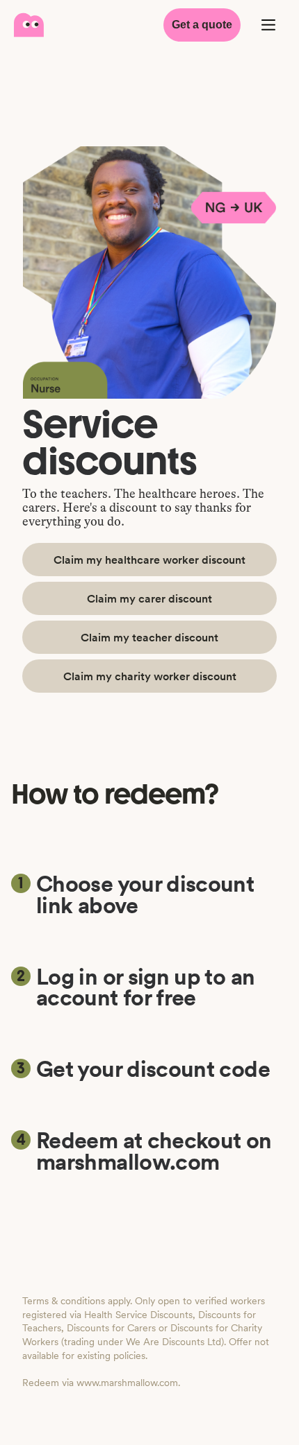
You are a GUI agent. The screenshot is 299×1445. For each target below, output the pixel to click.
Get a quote (202, 25)
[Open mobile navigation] (268, 25)
